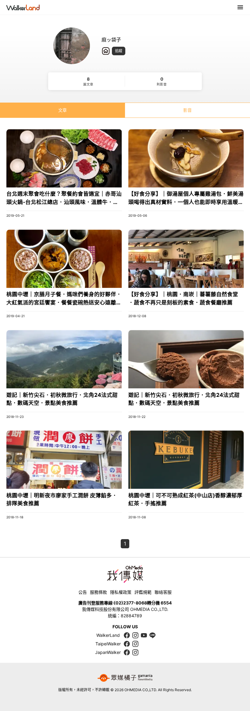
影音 (187, 110)
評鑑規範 (143, 592)
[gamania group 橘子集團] (125, 678)
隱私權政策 (120, 592)
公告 (82, 592)
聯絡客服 (163, 592)
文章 (62, 110)
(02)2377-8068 (130, 602)
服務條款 (98, 592)
